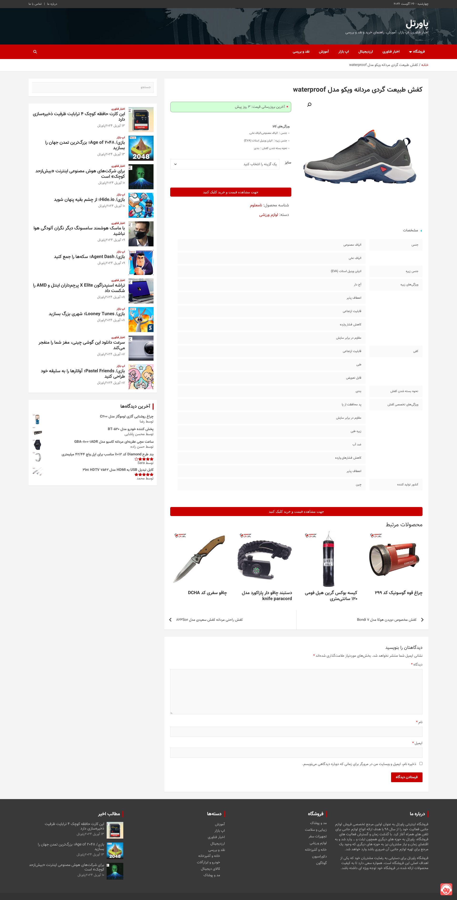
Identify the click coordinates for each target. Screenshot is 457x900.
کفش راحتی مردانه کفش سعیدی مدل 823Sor (209, 620)
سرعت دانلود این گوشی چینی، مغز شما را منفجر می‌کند (82, 345)
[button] (309, 104)
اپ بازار (343, 52)
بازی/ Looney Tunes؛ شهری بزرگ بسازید (87, 314)
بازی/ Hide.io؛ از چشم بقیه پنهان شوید (89, 199)
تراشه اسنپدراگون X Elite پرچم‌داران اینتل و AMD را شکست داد (79, 288)
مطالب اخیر (109, 814)
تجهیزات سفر (317, 836)
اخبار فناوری (391, 52)
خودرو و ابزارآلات (208, 862)
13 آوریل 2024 (115, 126)
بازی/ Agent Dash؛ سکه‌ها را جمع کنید (89, 257)
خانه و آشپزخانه (316, 850)
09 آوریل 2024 (115, 240)
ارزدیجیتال (365, 52)
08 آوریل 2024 (115, 297)
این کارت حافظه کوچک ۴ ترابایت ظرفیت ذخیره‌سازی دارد (79, 117)
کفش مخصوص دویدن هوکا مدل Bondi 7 (387, 620)
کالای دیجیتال (210, 868)
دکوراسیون (319, 856)
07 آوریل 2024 (115, 354)
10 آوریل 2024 (115, 183)
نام (419, 722)
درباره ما (52, 4)
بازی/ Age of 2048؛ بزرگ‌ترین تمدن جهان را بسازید (85, 145)
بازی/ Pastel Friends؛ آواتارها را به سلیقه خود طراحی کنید (83, 374)
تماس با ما (35, 4)
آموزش (324, 52)
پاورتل (417, 23)
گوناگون (321, 863)
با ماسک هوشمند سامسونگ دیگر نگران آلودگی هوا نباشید (79, 231)
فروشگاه (419, 52)
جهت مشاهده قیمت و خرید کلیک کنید (230, 192)
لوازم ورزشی (268, 215)
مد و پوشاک (318, 823)
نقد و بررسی (301, 52)
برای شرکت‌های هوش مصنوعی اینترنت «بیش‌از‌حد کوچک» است (80, 174)
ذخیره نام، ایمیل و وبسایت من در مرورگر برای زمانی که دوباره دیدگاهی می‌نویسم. (359, 764)
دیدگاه (416, 664)
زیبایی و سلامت (316, 830)
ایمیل (417, 743)
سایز (288, 162)
